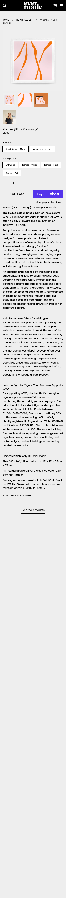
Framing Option (9, 158)
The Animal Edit (24, 20)
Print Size (7, 142)
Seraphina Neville (21, 495)
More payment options (48, 202)
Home (6, 20)
